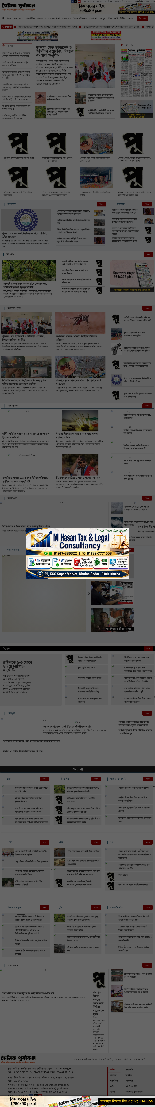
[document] (77, 553)
